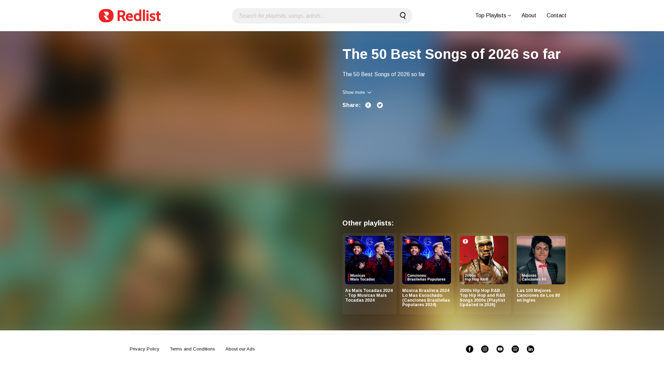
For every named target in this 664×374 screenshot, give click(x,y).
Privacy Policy (144, 348)
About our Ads (240, 348)
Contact (556, 15)
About (529, 15)
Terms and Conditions (192, 348)
